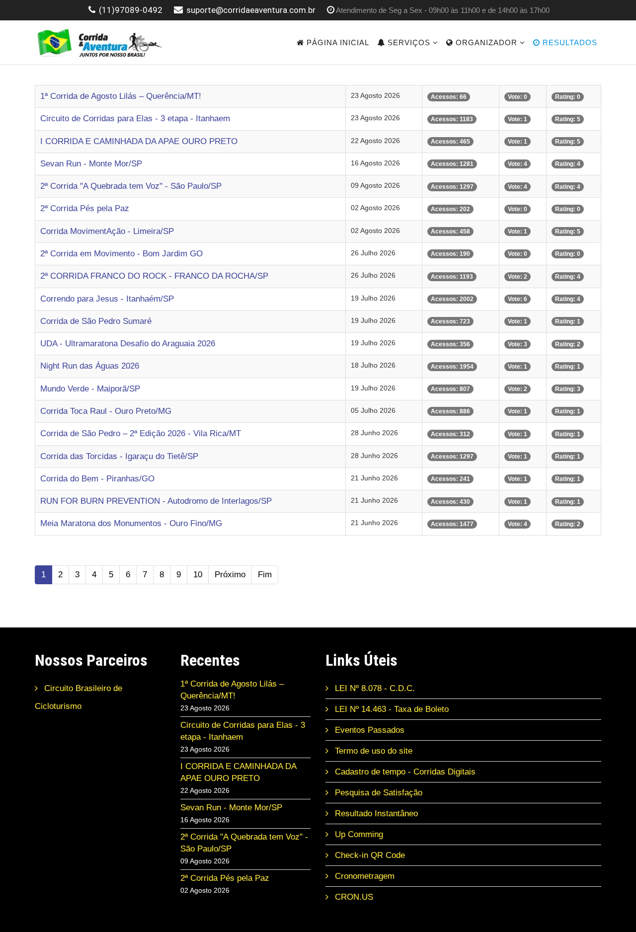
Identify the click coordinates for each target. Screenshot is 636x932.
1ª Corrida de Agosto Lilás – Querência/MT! (120, 96)
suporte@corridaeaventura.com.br (251, 10)
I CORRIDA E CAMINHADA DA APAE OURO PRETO (139, 141)
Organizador (485, 42)
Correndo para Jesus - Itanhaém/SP (107, 299)
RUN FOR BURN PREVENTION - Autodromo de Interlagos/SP (156, 501)
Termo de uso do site (372, 751)
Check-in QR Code (368, 855)
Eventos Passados (368, 730)
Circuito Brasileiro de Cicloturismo (78, 697)
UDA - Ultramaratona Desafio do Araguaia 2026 (127, 343)
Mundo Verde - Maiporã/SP (90, 388)
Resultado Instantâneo (375, 813)
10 (197, 574)
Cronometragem (363, 876)
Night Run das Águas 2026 (89, 366)
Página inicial (336, 42)
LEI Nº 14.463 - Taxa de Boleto (390, 709)
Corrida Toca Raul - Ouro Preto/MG (105, 411)
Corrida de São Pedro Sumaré (96, 321)
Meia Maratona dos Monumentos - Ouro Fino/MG (131, 523)
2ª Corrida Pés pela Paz (84, 208)
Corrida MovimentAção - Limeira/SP (107, 231)
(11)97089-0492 (130, 10)
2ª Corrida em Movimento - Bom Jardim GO (121, 253)
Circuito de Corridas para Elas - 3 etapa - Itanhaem (135, 118)
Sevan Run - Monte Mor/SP (91, 163)
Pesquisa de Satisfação (377, 792)
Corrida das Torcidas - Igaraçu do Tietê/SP (119, 456)
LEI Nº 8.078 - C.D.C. (373, 688)
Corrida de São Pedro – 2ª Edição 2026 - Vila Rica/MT (140, 433)
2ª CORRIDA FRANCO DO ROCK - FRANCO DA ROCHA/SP (154, 276)
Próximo (230, 574)
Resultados (568, 42)
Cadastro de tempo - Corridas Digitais (404, 772)
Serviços (407, 42)
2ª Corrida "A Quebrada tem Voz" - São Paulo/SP (131, 186)
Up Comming (357, 834)
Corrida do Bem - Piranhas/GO (97, 478)
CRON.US (352, 897)
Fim (265, 574)
